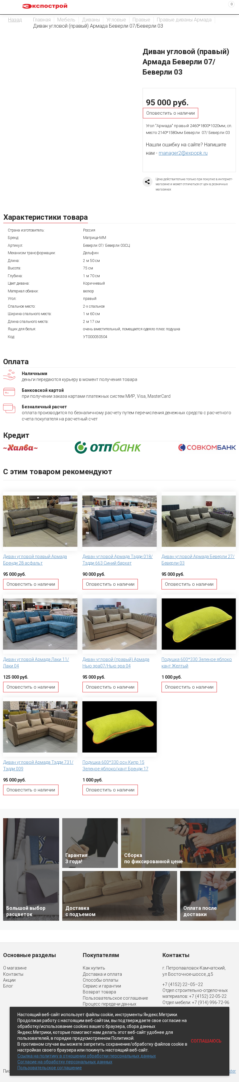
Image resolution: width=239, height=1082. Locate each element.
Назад (15, 20)
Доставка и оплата (102, 974)
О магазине (14, 967)
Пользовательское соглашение (115, 998)
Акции (9, 980)
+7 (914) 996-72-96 (210, 1002)
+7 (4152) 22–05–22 (182, 984)
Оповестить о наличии (170, 113)
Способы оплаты (100, 980)
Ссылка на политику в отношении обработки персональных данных (86, 1055)
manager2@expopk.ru (183, 153)
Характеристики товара (45, 217)
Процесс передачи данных (109, 1004)
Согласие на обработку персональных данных (64, 1061)
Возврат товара (99, 991)
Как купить (94, 967)
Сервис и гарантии (102, 985)
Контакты (13, 974)
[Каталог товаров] (9, 7)
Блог (8, 985)
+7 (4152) (199, 996)
